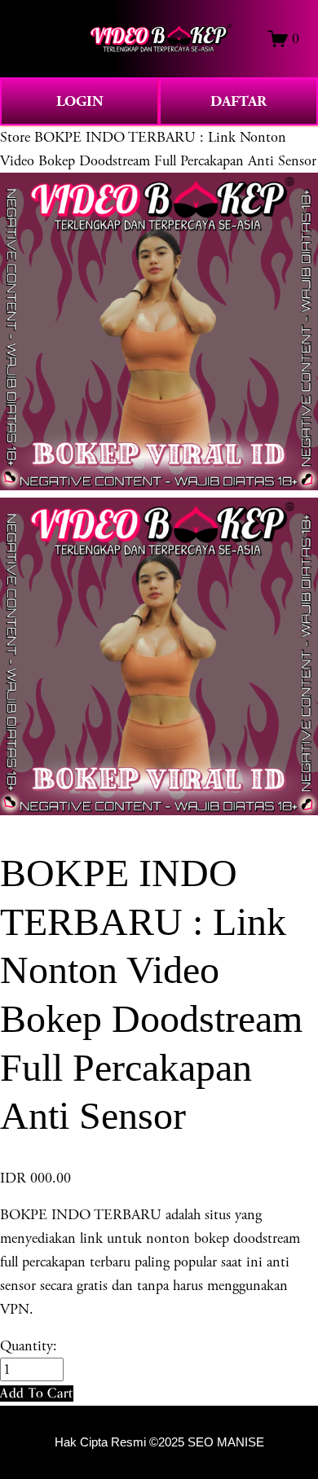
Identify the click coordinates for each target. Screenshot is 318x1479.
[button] (36, 1393)
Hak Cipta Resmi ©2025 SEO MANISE (159, 1442)
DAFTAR (238, 101)
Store (15, 137)
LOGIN (80, 101)
